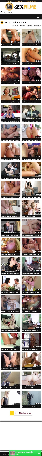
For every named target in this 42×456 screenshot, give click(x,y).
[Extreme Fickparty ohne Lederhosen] (31, 245)
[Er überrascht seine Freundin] (10, 169)
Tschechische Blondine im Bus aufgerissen (13, 235)
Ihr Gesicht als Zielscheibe (29, 311)
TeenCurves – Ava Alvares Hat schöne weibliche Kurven (17, 273)
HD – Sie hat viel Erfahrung (29, 64)
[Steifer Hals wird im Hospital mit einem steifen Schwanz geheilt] (31, 321)
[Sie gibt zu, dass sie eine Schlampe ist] (10, 302)
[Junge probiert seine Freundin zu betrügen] (31, 112)
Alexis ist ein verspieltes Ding (10, 102)
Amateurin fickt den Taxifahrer (10, 64)
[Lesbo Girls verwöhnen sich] (10, 359)
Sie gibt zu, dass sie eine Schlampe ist (12, 311)
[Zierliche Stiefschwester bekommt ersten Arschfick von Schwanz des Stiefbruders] (31, 283)
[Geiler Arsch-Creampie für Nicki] (31, 169)
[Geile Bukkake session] (10, 245)
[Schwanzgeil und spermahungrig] (31, 150)
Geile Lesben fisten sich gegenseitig (11, 159)
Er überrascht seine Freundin (9, 178)
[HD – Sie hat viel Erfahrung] (31, 55)
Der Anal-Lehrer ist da (28, 216)
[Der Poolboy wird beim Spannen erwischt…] (31, 340)
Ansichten (30, 25)
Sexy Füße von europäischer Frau (11, 121)
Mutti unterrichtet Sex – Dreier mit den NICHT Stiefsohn (18, 292)
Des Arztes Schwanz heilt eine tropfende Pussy (15, 349)
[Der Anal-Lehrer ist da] (31, 207)
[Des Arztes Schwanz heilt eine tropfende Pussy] (10, 340)
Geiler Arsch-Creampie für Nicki (31, 178)
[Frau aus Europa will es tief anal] (10, 131)
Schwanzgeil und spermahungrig (31, 159)
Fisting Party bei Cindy (7, 45)
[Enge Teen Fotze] (31, 359)
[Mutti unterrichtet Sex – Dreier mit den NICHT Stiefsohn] (10, 283)
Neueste (22, 25)
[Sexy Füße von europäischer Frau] (10, 112)
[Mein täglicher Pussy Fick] (10, 379)
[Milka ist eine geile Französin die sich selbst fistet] (31, 36)
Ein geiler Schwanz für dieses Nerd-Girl (12, 216)
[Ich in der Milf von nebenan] (10, 321)
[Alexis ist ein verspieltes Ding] (10, 93)
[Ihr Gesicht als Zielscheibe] (31, 302)
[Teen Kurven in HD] (31, 379)
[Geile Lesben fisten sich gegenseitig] (10, 150)
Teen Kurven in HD (27, 388)
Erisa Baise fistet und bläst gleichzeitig (12, 197)
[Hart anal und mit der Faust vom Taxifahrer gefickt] (31, 398)
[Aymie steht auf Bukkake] (31, 93)
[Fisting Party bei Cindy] (10, 36)
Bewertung (37, 25)
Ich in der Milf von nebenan (9, 330)
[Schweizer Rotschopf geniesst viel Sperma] (10, 74)
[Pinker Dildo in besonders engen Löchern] (31, 131)
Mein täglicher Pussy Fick (8, 388)
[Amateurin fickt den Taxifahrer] (10, 55)
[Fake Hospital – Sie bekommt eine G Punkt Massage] (31, 264)
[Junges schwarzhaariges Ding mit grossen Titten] (31, 226)
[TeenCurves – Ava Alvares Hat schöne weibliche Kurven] (10, 264)
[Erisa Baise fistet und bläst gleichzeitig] (10, 188)
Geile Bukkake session (8, 254)
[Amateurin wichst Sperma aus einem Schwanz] (31, 74)
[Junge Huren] (10, 398)
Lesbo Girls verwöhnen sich (9, 368)
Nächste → (25, 413)
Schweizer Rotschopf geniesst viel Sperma (13, 83)
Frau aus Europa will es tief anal (10, 140)
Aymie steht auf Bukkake (29, 102)
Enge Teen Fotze (27, 368)
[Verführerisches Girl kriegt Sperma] (31, 188)
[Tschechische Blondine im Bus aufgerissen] (10, 226)
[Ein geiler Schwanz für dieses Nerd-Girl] (10, 207)
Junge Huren (5, 407)
